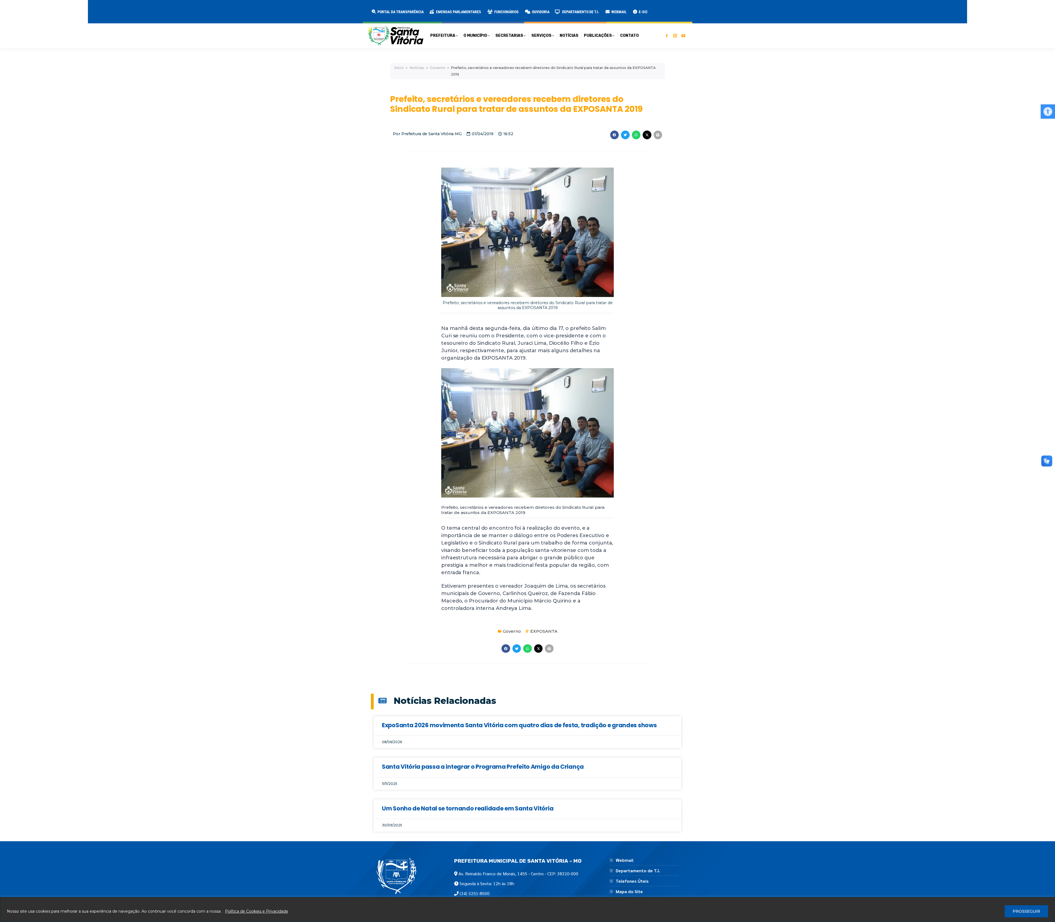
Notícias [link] (416, 68)
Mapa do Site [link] (629, 891)
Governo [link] (437, 68)
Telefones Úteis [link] (632, 881)
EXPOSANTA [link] (543, 631)
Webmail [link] (625, 860)
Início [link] (399, 68)
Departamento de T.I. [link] (638, 870)
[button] (88, 8)
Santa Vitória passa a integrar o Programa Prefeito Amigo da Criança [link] (483, 767)
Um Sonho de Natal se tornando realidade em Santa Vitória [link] (467, 808)
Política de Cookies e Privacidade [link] (256, 911)
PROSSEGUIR (1026, 911)
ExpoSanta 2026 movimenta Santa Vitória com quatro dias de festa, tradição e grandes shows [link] (519, 725)
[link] (1048, 111)
